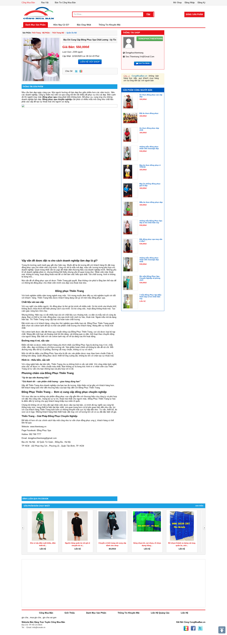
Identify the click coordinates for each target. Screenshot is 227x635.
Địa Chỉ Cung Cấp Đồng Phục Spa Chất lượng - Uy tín (89, 40)
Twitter (76, 71)
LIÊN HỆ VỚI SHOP (90, 62)
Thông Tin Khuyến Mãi (109, 25)
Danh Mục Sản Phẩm (35, 25)
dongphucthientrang (134, 53)
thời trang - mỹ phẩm (41, 33)
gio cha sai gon (49, 617)
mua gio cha (35, 617)
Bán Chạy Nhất (84, 25)
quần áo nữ (72, 33)
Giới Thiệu (70, 613)
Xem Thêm (199, 506)
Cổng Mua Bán (28, 2)
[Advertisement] (69, 470)
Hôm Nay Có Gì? (61, 25)
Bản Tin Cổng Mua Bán (65, 2)
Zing (81, 71)
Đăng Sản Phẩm (194, 14)
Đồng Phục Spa (44, 430)
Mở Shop (177, 2)
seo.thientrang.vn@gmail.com (140, 56)
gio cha (25, 617)
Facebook (193, 628)
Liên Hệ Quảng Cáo (160, 613)
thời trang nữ (58, 33)
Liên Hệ (184, 613)
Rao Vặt (44, 2)
